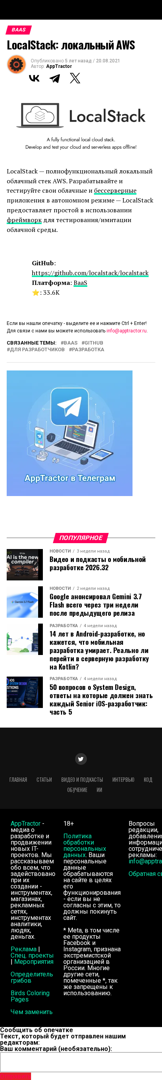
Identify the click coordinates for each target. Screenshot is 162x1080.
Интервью (123, 779)
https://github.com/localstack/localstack (90, 272)
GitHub (94, 343)
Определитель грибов (32, 977)
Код (148, 779)
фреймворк (24, 219)
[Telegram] (54, 78)
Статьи (44, 779)
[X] (75, 78)
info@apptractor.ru (127, 331)
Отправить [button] (15, 1076)
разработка (88, 349)
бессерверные (115, 190)
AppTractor (59, 66)
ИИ (99, 790)
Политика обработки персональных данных (84, 845)
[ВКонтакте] (34, 78)
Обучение (77, 790)
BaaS (80, 282)
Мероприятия (33, 961)
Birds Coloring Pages (30, 996)
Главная (18, 779)
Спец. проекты (32, 955)
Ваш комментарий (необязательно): (56, 1049)
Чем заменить (32, 1012)
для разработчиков (37, 349)
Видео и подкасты (82, 779)
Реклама (24, 949)
